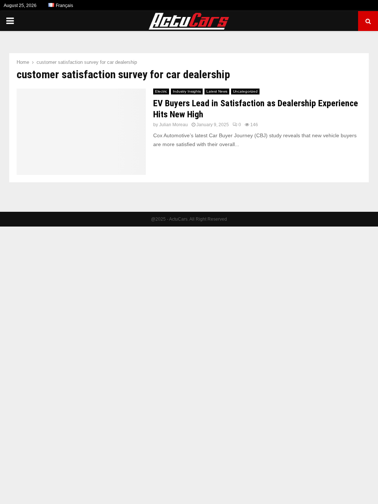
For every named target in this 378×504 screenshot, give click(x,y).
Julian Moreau (173, 124)
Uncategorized (245, 91)
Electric (161, 91)
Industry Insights (187, 91)
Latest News (216, 91)
